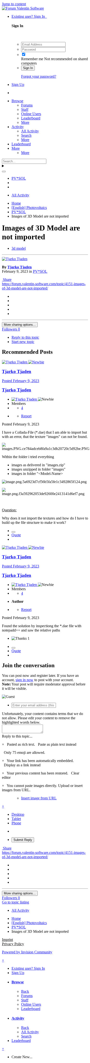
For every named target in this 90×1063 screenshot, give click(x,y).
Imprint (7, 940)
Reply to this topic (25, 337)
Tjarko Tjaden (19, 267)
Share (7, 280)
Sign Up (18, 85)
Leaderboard (30, 118)
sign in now (24, 680)
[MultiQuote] (13, 532)
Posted (20, 381)
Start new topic (23, 342)
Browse (17, 101)
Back (25, 991)
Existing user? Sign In (29, 16)
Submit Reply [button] (22, 840)
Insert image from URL (39, 798)
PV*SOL (40, 271)
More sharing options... (20, 324)
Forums (27, 105)
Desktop (18, 814)
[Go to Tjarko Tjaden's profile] (14, 259)
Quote (16, 535)
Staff (24, 109)
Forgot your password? (38, 76)
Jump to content (14, 4)
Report (26, 416)
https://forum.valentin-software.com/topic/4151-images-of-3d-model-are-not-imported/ (44, 286)
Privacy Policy (13, 944)
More (25, 122)
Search (26, 135)
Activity (18, 127)
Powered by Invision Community (27, 952)
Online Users (31, 114)
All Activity (30, 131)
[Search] (4, 171)
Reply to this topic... (17, 736)
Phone (16, 823)
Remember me (32, 59)
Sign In (28, 68)
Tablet (16, 819)
